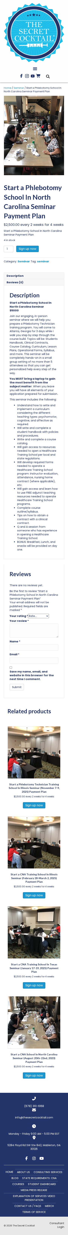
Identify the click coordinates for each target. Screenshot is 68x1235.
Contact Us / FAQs (27, 1206)
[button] (21, 76)
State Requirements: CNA (39, 1178)
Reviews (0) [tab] (15, 282)
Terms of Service (34, 1212)
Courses (18, 1184)
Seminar (19, 88)
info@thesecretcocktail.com (34, 1117)
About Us (23, 1172)
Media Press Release (34, 1190)
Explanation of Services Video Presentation (34, 1198)
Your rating (19, 616)
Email (14, 654)
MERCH (49, 1206)
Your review (19, 621)
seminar (43, 261)
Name (15, 641)
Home (7, 88)
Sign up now (27, 249)
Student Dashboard (42, 1184)
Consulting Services (48, 1172)
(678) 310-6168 (34, 1106)
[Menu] (35, 69)
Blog (15, 1178)
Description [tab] (15, 276)
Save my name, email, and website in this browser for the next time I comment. (32, 675)
